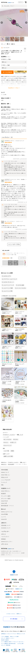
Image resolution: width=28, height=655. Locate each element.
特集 (2, 484)
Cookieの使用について (16, 551)
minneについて (5, 472)
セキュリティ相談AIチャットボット (7, 638)
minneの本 (4, 519)
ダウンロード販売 (5, 498)
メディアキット (8, 554)
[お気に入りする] (25, 48)
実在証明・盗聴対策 (5, 639)
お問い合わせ (4, 544)
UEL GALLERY (6, 47)
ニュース (3, 516)
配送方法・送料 (5, 103)
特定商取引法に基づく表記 (6, 551)
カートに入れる (7, 72)
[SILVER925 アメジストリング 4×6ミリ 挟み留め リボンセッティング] (14, 181)
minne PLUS (4, 501)
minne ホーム (3, 462)
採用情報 (3, 554)
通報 (14, 44)
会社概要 (22, 553)
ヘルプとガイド (5, 536)
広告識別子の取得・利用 (6, 553)
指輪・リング (20, 434)
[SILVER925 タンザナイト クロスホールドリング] (12, 142)
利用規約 (3, 539)
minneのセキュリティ (6, 541)
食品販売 (3, 493)
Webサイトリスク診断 (14, 636)
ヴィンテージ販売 (5, 496)
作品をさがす (4, 477)
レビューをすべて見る (14, 244)
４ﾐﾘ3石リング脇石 (5, 65)
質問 (9, 44)
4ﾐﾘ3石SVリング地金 (6, 59)
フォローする (22, 257)
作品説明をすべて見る (13, 87)
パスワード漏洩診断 (5, 636)
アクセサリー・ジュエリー (9, 434)
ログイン (21, 2)
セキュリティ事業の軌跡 (5, 645)
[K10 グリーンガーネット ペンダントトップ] (12, 223)
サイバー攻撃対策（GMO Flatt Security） (8, 643)
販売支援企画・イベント (7, 505)
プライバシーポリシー (15, 553)
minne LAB (4, 503)
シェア (4, 44)
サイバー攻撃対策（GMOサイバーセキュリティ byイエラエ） (12, 641)
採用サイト (19, 613)
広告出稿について (5, 525)
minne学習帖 (4, 514)
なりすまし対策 (20, 643)
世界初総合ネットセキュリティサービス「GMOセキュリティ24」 (13, 633)
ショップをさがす (5, 479)
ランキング (4, 482)
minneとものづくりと (6, 511)
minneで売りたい (5, 491)
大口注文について (5, 528)
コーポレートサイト (10, 613)
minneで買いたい (5, 474)
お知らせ (3, 534)
